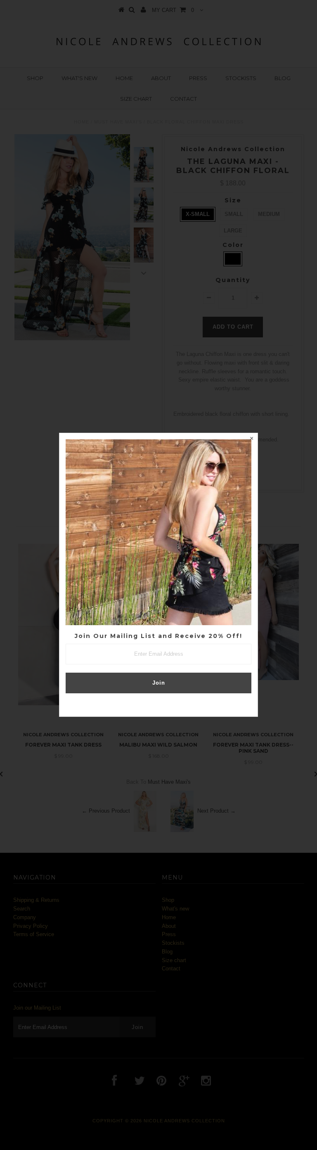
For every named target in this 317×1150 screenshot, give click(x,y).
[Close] (251, 439)
